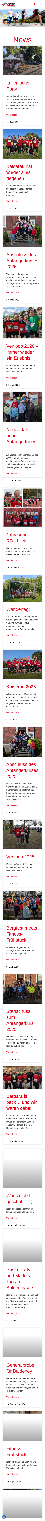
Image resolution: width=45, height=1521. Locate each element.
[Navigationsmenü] (39, 4)
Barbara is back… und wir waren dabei (21, 1102)
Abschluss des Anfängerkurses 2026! (22, 260)
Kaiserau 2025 (21, 686)
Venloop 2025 (20, 856)
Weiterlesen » (12, 115)
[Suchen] (34, 4)
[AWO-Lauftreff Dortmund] (9, 4)
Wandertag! (18, 609)
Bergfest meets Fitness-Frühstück (21, 934)
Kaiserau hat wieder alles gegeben (19, 172)
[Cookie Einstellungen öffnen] (4, 1518)
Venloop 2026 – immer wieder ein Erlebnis (22, 352)
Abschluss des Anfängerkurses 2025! (22, 770)
